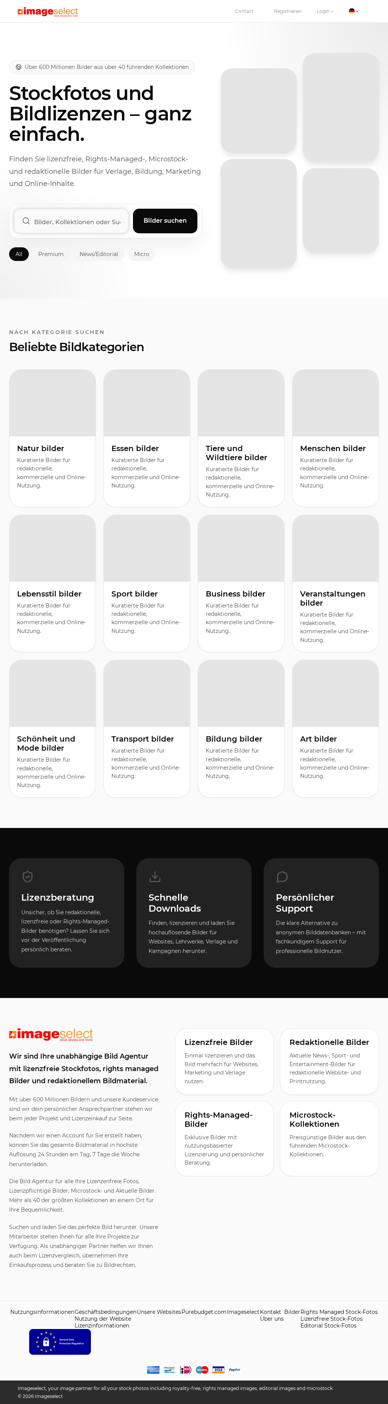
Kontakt (270, 1312)
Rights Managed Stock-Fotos (339, 1312)
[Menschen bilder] (341, 210)
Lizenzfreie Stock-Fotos (331, 1318)
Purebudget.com (204, 1312)
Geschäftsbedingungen (105, 1312)
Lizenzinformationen (102, 1325)
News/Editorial (99, 254)
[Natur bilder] (259, 110)
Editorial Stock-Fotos (328, 1325)
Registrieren (288, 11)
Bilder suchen (165, 220)
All (19, 254)
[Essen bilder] (259, 213)
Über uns (272, 1318)
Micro (141, 254)
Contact (244, 11)
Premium (51, 254)
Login (324, 11)
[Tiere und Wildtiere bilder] (341, 107)
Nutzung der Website (103, 1318)
